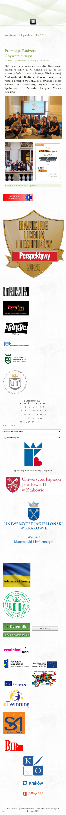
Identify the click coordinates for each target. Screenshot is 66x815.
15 (25, 414)
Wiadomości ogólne (26, 185)
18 (37, 414)
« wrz (6, 425)
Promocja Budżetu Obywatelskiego (20, 53)
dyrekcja (47, 61)
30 (29, 422)
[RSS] (3, 811)
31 (33, 422)
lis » (13, 425)
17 (33, 414)
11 (37, 410)
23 (29, 418)
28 (21, 422)
